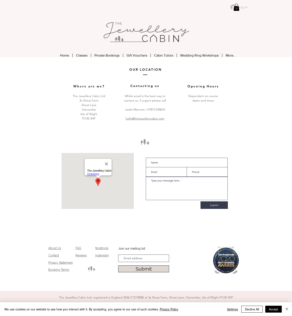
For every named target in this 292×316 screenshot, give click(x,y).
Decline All (252, 309)
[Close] (286, 309)
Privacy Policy (169, 309)
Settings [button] (232, 309)
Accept (273, 309)
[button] (236, 7)
